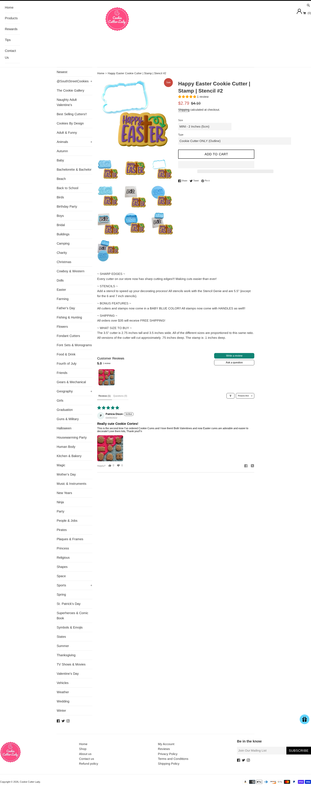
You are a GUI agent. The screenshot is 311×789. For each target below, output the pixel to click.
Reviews (164, 749)
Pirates (62, 530)
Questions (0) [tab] (120, 395)
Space (61, 576)
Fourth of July (66, 363)
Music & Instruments (71, 483)
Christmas (64, 262)
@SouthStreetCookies (74, 81)
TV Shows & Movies (71, 664)
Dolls (60, 280)
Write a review (234, 355)
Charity (62, 252)
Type (180, 134)
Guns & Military (68, 419)
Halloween (64, 428)
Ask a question (234, 362)
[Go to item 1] (106, 377)
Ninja (60, 502)
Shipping (184, 109)
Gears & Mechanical (71, 382)
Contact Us (10, 54)
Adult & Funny (67, 132)
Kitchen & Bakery (69, 456)
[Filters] (230, 396)
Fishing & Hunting (69, 317)
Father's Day (66, 308)
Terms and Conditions (173, 758)
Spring (61, 594)
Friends (62, 373)
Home (9, 7)
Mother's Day (66, 474)
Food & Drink (66, 354)
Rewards (11, 29)
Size (180, 120)
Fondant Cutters (68, 336)
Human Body (66, 446)
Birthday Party (67, 206)
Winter (61, 710)
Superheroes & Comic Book (72, 615)
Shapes (62, 567)
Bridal (61, 225)
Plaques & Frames (70, 539)
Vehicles (63, 683)
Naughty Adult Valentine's (67, 102)
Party (60, 511)
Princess (63, 548)
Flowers (62, 326)
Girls (60, 400)
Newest (62, 72)
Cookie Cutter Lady (30, 781)
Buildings (63, 234)
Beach (61, 179)
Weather (63, 692)
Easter (61, 289)
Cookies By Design (70, 123)
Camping (63, 243)
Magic (61, 465)
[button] (187, 96)
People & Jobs (67, 520)
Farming (63, 299)
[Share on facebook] (246, 466)
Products (11, 18)
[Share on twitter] (252, 466)
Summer (63, 646)
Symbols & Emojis (70, 627)
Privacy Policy (168, 754)
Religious (63, 557)
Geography (74, 391)
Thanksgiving (66, 655)
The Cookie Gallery (70, 90)
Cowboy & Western (70, 271)
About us (85, 754)
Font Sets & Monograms (74, 345)
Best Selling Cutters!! (72, 114)
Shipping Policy (168, 763)
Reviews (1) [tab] (104, 395)
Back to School (67, 188)
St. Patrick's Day (69, 604)
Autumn (62, 151)
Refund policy (88, 763)
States (61, 636)
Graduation (65, 410)
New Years (64, 493)
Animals (74, 142)
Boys (60, 216)
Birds (60, 197)
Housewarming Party (72, 437)
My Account (166, 744)
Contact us (86, 758)
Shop (82, 749)
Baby (60, 160)
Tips (8, 40)
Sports (74, 585)
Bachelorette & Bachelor (74, 169)
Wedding (63, 701)
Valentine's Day (68, 673)
